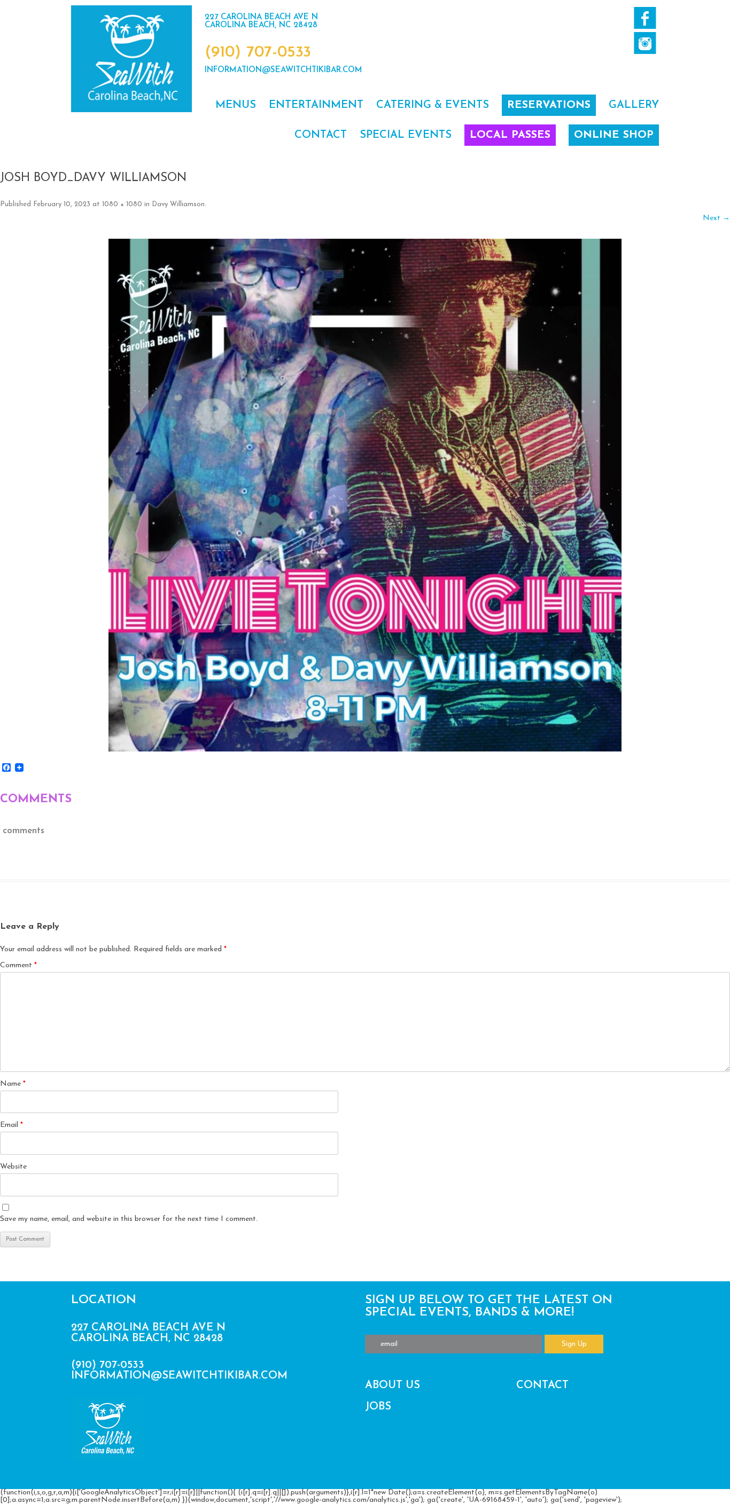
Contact (320, 135)
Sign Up (574, 1344)
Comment (18, 965)
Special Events (406, 135)
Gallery (634, 105)
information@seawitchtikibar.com (283, 70)
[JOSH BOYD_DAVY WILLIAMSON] (365, 495)
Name (13, 1084)
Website (13, 1167)
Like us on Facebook (644, 17)
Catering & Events (432, 105)
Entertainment (316, 105)
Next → (716, 218)
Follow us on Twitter (644, 43)
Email (11, 1125)
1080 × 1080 (122, 204)
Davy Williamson (178, 204)
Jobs (378, 1406)
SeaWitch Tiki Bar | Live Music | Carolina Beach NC (131, 58)
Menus (235, 105)
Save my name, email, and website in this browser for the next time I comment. (129, 1219)
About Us (392, 1385)
